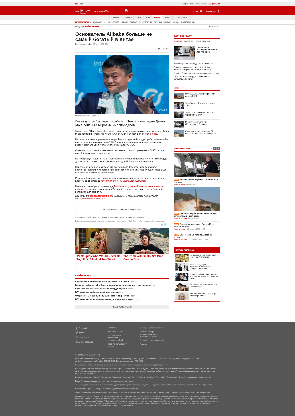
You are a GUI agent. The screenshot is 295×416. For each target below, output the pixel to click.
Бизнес (157, 17)
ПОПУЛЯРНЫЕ (201, 3)
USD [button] (95, 11)
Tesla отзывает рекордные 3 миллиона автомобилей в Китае (192, 77)
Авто (156, 22)
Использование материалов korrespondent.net (115, 337)
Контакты (112, 328)
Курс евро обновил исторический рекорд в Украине (104, 289)
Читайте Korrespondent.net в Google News (122, 209)
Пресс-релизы (186, 22)
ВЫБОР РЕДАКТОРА (182, 148)
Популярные (189, 41)
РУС (76, 3)
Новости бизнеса (182, 35)
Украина (128, 17)
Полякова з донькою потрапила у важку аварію (203, 285)
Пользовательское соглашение (152, 340)
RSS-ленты (84, 337)
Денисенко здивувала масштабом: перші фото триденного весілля (200, 267)
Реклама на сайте (115, 332)
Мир (148, 17)
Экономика (97, 22)
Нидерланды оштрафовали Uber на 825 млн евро (207, 49)
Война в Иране (92, 26)
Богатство (96, 217)
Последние (178, 41)
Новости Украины (180, 218)
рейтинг (82, 217)
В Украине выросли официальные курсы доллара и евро (106, 299)
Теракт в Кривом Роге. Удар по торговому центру (199, 113)
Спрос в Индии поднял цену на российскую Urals (196, 73)
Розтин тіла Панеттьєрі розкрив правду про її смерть (203, 295)
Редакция (143, 344)
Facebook (83, 328)
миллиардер (113, 217)
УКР (81, 3)
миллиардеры (138, 217)
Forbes (153, 133)
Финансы (124, 22)
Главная (115, 17)
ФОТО (192, 3)
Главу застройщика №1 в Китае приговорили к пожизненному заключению (115, 285)
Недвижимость (135, 22)
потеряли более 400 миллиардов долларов (124, 180)
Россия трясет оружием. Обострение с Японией (196, 123)
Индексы (176, 22)
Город (139, 17)
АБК (193, 22)
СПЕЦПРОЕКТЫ (214, 3)
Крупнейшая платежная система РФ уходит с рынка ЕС (105, 282)
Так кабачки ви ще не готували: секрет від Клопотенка (203, 256)
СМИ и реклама (165, 22)
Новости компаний (111, 22)
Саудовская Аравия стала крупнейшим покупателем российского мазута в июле (193, 68)
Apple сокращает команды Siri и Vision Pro (193, 64)
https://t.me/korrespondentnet (90, 198)
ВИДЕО (185, 3)
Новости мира (179, 184)
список (122, 217)
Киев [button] (77, 11)
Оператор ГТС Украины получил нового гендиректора (105, 296)
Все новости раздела (83, 22)
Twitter (81, 333)
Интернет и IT (147, 22)
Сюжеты (177, 87)
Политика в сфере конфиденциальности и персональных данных (149, 334)
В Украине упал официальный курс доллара (100, 292)
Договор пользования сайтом (151, 328)
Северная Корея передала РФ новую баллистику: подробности (200, 132)
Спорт (168, 17)
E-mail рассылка (86, 342)
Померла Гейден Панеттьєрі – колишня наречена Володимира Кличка (204, 276)
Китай (89, 217)
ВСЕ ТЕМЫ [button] (212, 27)
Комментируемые (203, 41)
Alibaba (129, 217)
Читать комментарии (122, 306)
